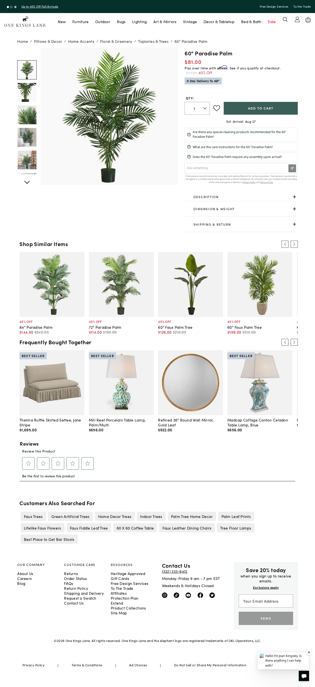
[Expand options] (294, 196)
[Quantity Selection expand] (205, 108)
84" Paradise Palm (36, 327)
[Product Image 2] (26, 115)
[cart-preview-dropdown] (308, 19)
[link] (241, 196)
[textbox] (197, 108)
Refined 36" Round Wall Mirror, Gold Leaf (186, 422)
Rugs (121, 21)
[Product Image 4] (26, 160)
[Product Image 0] (26, 69)
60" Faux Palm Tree (175, 327)
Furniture (80, 21)
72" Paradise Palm (105, 327)
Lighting (139, 21)
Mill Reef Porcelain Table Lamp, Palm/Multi (117, 422)
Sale (272, 21)
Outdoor (102, 21)
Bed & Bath (251, 21)
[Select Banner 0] (8, 7)
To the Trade (302, 6)
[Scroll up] (26, 179)
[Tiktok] (177, 595)
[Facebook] (201, 595)
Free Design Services (274, 6)
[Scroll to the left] (285, 244)
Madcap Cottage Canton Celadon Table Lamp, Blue (257, 422)
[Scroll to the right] (294, 244)
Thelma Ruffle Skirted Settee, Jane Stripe (50, 422)
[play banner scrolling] (15, 7)
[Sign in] (297, 19)
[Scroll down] (26, 53)
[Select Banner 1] (11, 7)
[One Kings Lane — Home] (25, 21)
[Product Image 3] (26, 137)
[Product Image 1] (26, 92)
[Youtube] (189, 595)
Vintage (190, 21)
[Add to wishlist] (216, 108)
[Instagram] (166, 595)
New (62, 21)
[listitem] (33, 516)
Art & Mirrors (165, 21)
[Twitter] (213, 595)
